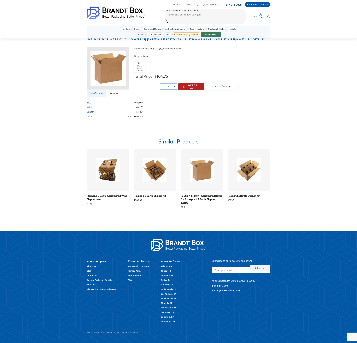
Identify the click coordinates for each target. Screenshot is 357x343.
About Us (177, 4)
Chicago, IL (166, 271)
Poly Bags (125, 29)
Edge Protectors (197, 29)
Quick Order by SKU (212, 4)
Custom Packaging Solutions (186, 34)
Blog (188, 4)
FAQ (196, 4)
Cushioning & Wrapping (175, 29)
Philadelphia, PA (168, 298)
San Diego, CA (167, 312)
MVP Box (211, 34)
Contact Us (92, 275)
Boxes (136, 29)
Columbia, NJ (167, 275)
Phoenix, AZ (166, 303)
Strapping (142, 34)
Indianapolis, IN (168, 289)
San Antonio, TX (168, 307)
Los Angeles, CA (168, 294)
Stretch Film (156, 34)
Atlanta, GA (166, 266)
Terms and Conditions (138, 266)
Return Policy (134, 275)
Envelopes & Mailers (216, 29)
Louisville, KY (167, 317)
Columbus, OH (168, 321)
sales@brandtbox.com (226, 290)
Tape (168, 34)
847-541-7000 (234, 4)
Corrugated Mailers (152, 29)
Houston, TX (167, 284)
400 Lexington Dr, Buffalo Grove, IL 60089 (233, 280)
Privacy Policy (134, 271)
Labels (233, 29)
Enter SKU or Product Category (181, 10)
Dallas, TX (165, 280)
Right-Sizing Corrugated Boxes (101, 289)
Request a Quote (257, 4)
